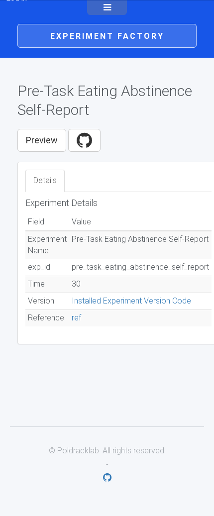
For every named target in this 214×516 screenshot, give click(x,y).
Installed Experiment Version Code (131, 301)
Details (45, 180)
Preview (42, 140)
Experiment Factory (107, 36)
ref (76, 317)
